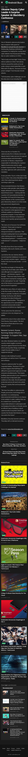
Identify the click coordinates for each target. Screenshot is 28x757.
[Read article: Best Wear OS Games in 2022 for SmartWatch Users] (6, 716)
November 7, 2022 (15, 711)
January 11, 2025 (13, 123)
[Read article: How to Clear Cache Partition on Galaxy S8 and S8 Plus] (6, 693)
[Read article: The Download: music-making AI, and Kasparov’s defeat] (6, 722)
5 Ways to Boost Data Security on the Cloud (13, 594)
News (6, 7)
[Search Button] (26, 2)
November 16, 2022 (14, 147)
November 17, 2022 (14, 137)
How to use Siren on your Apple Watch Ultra (17, 708)
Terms (8, 750)
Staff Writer (6, 21)
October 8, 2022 (14, 726)
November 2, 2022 (15, 718)
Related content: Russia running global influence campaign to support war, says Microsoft (14, 108)
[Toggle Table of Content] (23, 83)
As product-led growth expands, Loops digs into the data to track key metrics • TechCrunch (13, 648)
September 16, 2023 (15, 696)
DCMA (23, 748)
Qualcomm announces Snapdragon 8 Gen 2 (13, 621)
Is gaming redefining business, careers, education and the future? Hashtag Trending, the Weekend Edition (17, 732)
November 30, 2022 (14, 129)
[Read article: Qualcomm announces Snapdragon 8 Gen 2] (14, 609)
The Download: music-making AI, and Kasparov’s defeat (17, 722)
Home (2, 7)
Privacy (13, 748)
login (6, 685)
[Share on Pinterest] (21, 37)
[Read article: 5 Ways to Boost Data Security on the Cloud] (14, 583)
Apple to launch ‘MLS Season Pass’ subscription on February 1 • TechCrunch (13, 102)
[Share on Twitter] (12, 37)
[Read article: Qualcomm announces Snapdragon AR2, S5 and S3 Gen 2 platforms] (4, 134)
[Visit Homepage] (14, 2)
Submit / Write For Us (16, 750)
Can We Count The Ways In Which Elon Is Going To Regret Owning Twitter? (17, 701)
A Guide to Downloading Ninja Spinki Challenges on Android (14, 89)
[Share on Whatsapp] (16, 37)
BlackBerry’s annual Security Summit (12, 47)
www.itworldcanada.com (15, 429)
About (8, 748)
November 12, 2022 (15, 737)
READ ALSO (6, 86)
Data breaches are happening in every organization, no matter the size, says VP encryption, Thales (13, 677)
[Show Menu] (2, 2)
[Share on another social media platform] (25, 37)
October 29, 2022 (14, 704)
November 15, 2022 (6, 652)
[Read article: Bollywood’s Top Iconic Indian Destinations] (4, 128)
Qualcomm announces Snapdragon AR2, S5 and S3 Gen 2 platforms (13, 97)
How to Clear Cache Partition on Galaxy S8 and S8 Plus (17, 693)
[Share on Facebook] (7, 37)
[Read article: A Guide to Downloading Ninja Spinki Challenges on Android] (4, 120)
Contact (18, 748)
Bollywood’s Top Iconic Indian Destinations (12, 93)
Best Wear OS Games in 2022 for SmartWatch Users (17, 715)
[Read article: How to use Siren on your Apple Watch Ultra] (6, 709)
